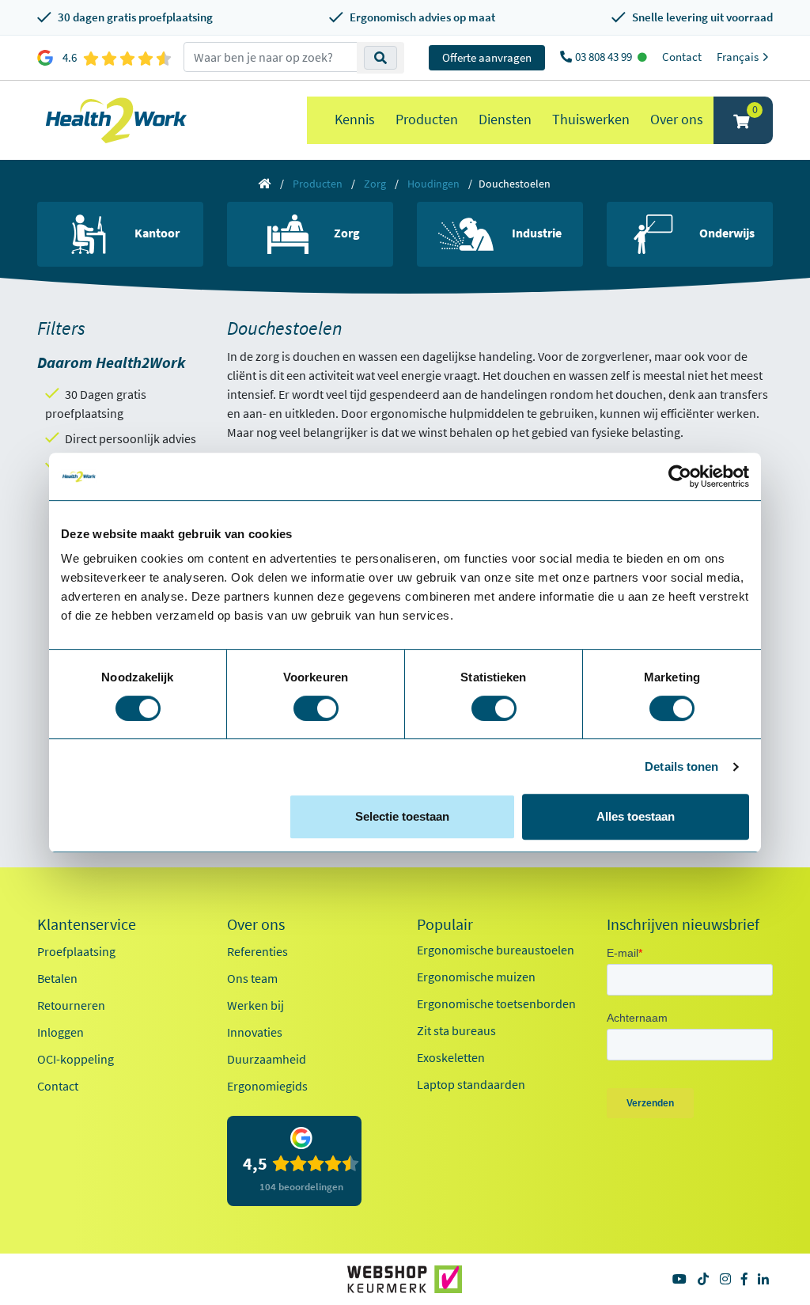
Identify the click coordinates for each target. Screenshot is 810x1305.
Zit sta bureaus (456, 1030)
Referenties (257, 951)
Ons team (252, 978)
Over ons (676, 119)
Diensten (505, 119)
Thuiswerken (591, 119)
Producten (427, 119)
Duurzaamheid (266, 1059)
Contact (682, 56)
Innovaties (254, 1032)
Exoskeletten (451, 1057)
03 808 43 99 (604, 56)
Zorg (375, 183)
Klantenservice (86, 924)
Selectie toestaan (402, 816)
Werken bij (255, 1005)
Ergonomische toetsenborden (496, 1003)
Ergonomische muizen (476, 976)
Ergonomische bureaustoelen (495, 950)
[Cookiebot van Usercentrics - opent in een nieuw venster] (680, 476)
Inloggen (60, 1032)
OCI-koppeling (75, 1059)
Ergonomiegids (267, 1086)
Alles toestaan (635, 816)
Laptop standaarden (471, 1084)
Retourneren (71, 1005)
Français (739, 56)
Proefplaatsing (76, 951)
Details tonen (681, 766)
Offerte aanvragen (487, 57)
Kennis (355, 119)
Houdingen (433, 183)
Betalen (57, 978)
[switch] (316, 708)
